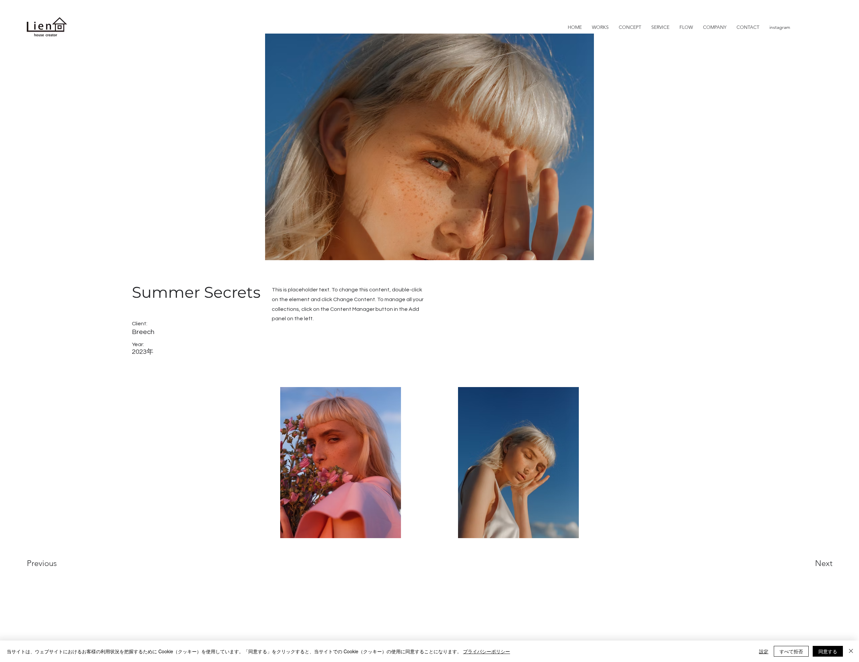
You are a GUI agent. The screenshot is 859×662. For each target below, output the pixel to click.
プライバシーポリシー (486, 651)
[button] (747, 27)
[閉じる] (851, 651)
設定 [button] (763, 651)
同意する (827, 651)
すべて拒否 (791, 651)
